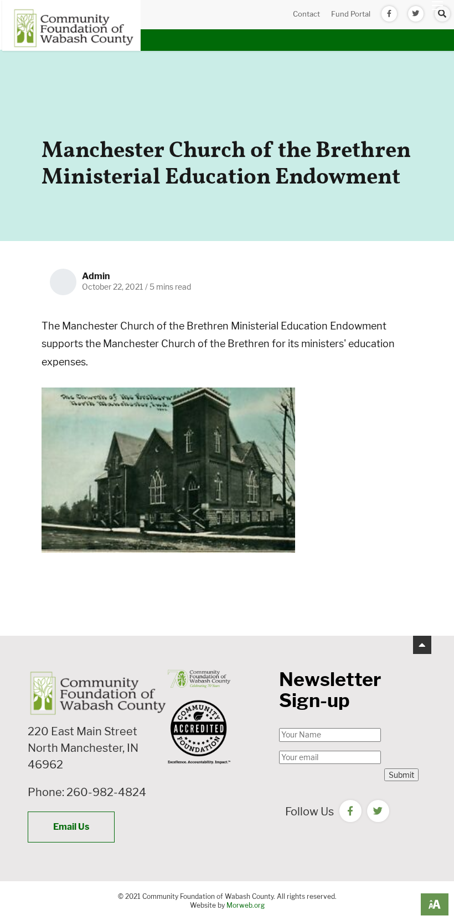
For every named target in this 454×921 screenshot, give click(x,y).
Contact (306, 13)
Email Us (71, 826)
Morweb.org (245, 905)
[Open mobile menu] (437, 5)
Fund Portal (350, 13)
